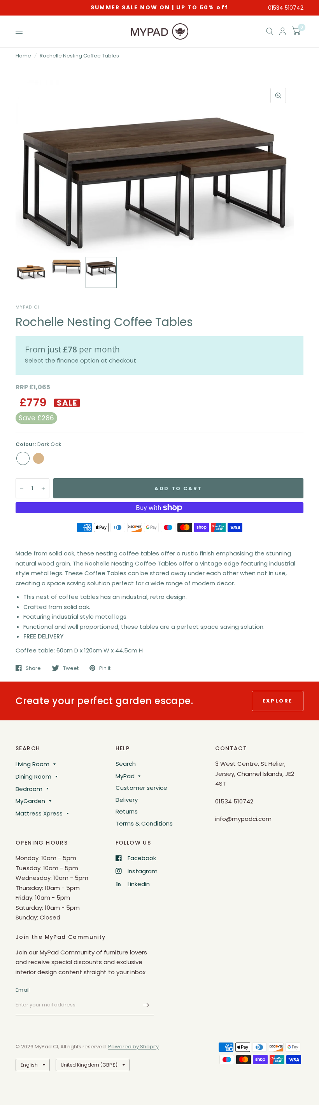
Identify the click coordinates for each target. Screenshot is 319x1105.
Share (33, 668)
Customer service (141, 788)
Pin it (104, 668)
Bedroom (29, 789)
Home (23, 55)
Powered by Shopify (133, 1046)
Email (23, 990)
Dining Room (33, 776)
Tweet (71, 668)
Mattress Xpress (39, 813)
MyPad (125, 776)
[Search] (269, 31)
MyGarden (30, 801)
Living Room (32, 764)
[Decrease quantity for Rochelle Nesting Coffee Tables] (22, 488)
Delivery (127, 800)
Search (126, 764)
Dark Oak (23, 458)
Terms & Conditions (144, 823)
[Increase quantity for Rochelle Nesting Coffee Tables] (43, 488)
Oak (38, 458)
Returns (127, 811)
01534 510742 (285, 8)
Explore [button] (278, 700)
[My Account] (282, 31)
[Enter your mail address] (146, 1005)
